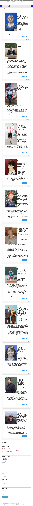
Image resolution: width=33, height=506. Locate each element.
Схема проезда (4, 490)
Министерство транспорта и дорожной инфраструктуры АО (10, 452)
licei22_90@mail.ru (4, 476)
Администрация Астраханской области (7, 451)
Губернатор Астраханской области (7, 449)
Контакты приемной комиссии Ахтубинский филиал (9, 466)
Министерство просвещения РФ (6, 448)
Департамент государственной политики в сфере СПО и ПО (10, 450)
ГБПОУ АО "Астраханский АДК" (8, 8)
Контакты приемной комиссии (6, 464)
